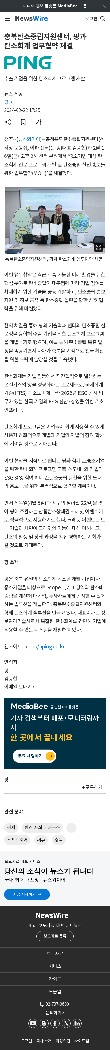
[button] (7, 122)
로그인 (26, 1040)
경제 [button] (11, 827)
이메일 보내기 (19, 687)
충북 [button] (58, 840)
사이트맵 (81, 1040)
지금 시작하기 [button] (24, 894)
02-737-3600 (57, 1004)
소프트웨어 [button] (17, 840)
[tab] (55, 954)
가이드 (55, 979)
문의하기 (55, 1012)
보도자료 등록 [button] (55, 936)
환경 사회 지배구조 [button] (42, 827)
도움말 (55, 992)
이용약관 (63, 1040)
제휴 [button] (41, 840)
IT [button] (71, 827)
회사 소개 (44, 1040)
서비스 (55, 966)
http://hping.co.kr (44, 646)
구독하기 (93, 787)
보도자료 (55, 954)
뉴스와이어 (29, 139)
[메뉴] (7, 18)
